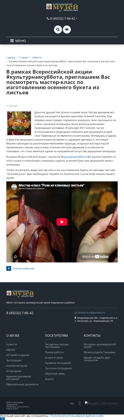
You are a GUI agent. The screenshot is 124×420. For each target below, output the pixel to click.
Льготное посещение (58, 368)
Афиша (10, 349)
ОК (2, 418)
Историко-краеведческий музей (100, 345)
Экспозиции (13, 360)
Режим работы (54, 352)
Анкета (49, 379)
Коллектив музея (16, 365)
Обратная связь (55, 373)
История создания (17, 355)
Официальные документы (22, 384)
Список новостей (23, 268)
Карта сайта (12, 408)
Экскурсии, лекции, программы (57, 345)
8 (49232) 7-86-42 (62, 18)
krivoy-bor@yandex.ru (91, 312)
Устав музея (13, 371)
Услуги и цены (54, 357)
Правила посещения (58, 363)
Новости (11, 344)
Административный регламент (18, 377)
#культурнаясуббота (74, 157)
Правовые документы (17, 406)
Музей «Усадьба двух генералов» (97, 358)
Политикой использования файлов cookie (77, 416)
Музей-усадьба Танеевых (99, 352)
